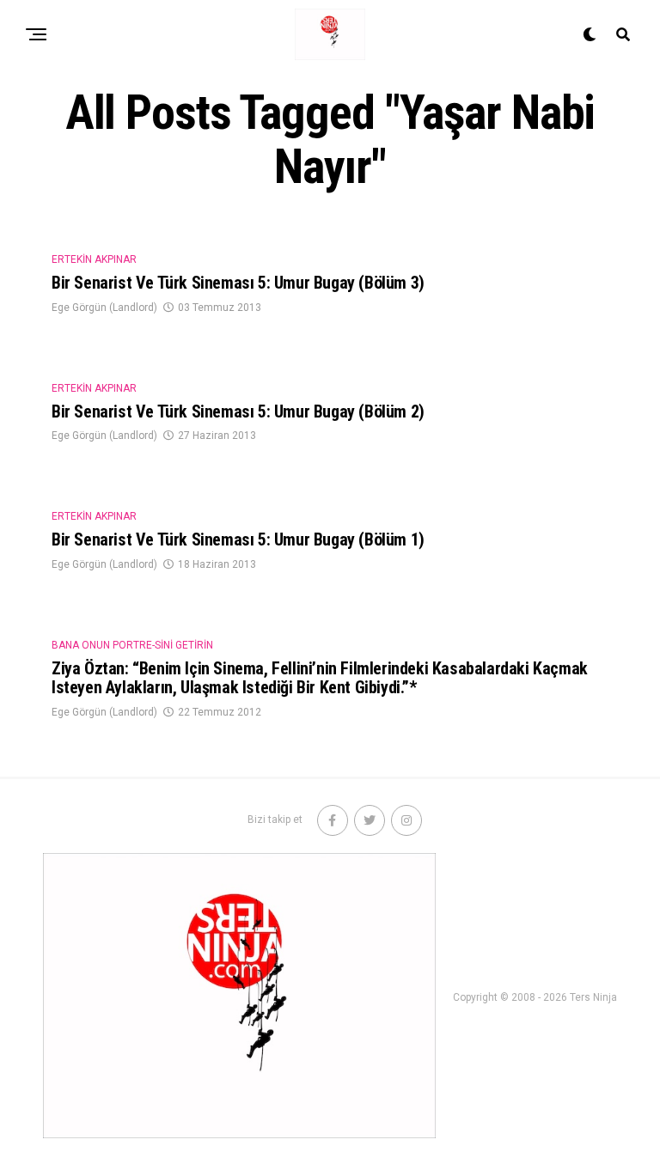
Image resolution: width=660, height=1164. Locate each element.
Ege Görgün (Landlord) (104, 308)
